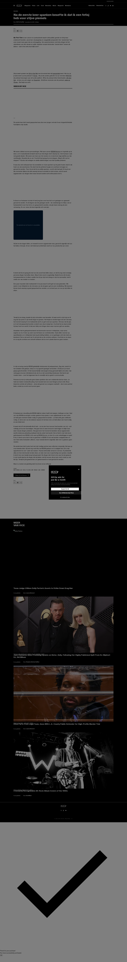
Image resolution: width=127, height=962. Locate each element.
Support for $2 (65, 489)
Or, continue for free (65, 497)
